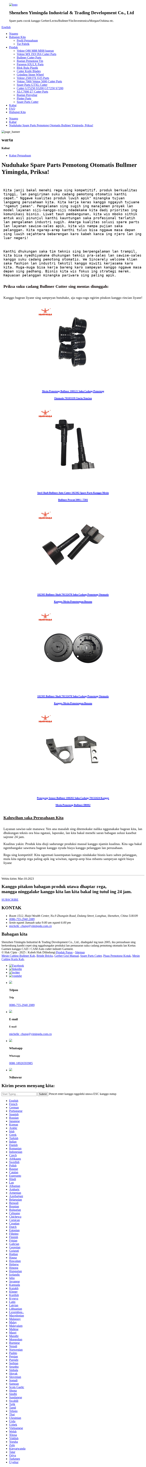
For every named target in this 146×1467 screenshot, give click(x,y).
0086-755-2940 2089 (22, 1005)
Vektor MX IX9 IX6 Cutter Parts (36, 54)
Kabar (13, 105)
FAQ (12, 108)
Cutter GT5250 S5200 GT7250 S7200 (40, 88)
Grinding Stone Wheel (30, 74)
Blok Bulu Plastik (27, 67)
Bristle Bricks (44, 955)
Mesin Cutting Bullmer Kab (18, 955)
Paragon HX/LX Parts (30, 64)
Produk (13, 47)
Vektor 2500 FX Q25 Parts (33, 78)
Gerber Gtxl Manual (66, 955)
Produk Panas (64, 952)
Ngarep (13, 33)
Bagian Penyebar (27, 95)
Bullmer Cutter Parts (29, 57)
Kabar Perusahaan (20, 155)
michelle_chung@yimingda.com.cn (30, 1034)
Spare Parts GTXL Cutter (32, 84)
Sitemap (80, 952)
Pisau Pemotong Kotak (117, 955)
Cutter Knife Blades (29, 71)
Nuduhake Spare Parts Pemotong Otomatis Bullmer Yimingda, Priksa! (51, 125)
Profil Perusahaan (27, 40)
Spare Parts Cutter (27, 101)
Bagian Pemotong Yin (30, 61)
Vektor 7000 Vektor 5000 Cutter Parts (39, 81)
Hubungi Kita (17, 112)
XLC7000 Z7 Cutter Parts (32, 91)
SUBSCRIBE (10, 899)
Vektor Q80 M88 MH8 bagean (35, 50)
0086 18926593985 (21, 1063)
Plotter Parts (24, 98)
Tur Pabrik (23, 43)
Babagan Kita (17, 37)
